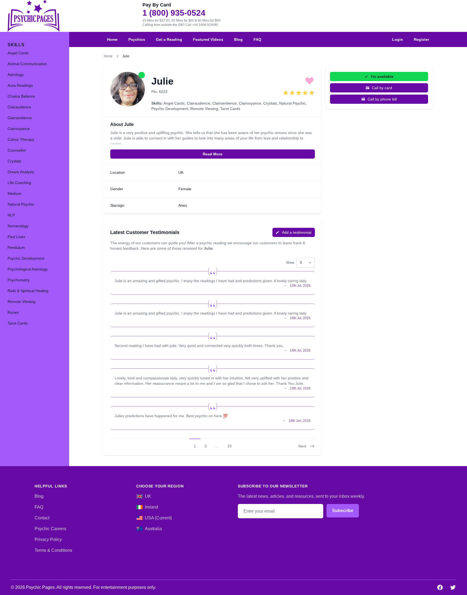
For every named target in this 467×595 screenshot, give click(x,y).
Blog (238, 39)
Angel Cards (174, 103)
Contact (42, 518)
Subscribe (342, 510)
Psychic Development (169, 108)
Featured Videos (208, 39)
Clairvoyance (250, 103)
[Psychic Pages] (33, 16)
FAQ (257, 39)
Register (421, 39)
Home (112, 39)
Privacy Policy (48, 539)
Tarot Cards (230, 108)
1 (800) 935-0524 (173, 13)
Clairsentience (224, 103)
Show (290, 263)
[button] (309, 80)
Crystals (270, 103)
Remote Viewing (204, 108)
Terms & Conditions (53, 550)
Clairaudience (198, 103)
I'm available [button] (382, 76)
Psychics (136, 39)
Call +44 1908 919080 (201, 25)
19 (229, 446)
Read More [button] (212, 154)
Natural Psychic (292, 103)
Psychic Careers (50, 528)
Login (397, 39)
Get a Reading (169, 39)
